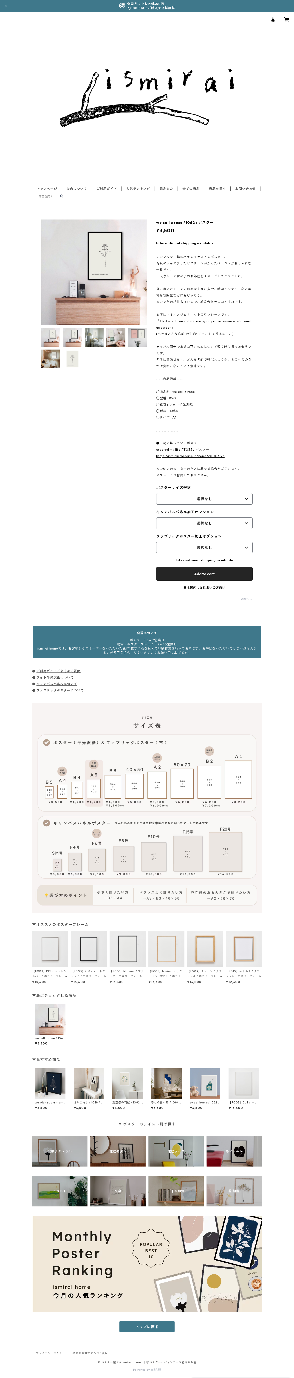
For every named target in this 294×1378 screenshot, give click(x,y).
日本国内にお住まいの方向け (204, 588)
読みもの (166, 189)
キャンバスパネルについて (57, 684)
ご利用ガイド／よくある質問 (59, 671)
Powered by (142, 1369)
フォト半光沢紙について (55, 677)
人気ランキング (138, 189)
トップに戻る (147, 1327)
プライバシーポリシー (50, 1353)
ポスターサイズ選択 (173, 487)
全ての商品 (190, 189)
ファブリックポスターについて (60, 690)
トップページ (47, 189)
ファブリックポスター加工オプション (189, 536)
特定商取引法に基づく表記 (90, 1353)
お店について (77, 189)
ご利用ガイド (106, 189)
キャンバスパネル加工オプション (185, 512)
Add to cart (204, 574)
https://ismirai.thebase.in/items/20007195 (190, 456)
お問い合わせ (245, 189)
